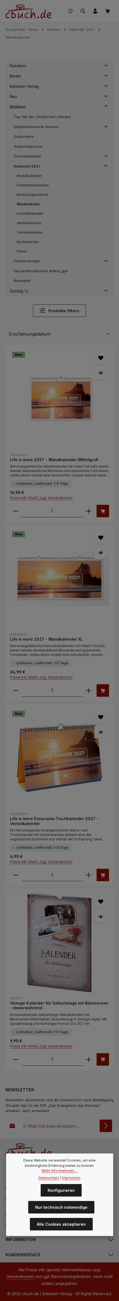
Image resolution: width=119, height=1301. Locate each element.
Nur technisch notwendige (61, 1207)
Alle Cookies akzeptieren (61, 1224)
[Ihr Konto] (95, 11)
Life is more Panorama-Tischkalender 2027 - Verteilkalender (54, 821)
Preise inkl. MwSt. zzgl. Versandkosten (41, 498)
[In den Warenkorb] (103, 511)
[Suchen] (83, 11)
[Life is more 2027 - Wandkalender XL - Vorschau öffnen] (100, 552)
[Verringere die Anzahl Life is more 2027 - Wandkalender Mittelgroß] (16, 511)
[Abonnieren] (106, 1126)
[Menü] (70, 11)
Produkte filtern (63, 310)
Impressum (71, 1178)
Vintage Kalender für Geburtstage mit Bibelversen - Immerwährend (59, 1005)
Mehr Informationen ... (59, 1170)
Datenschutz (48, 1178)
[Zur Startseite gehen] (29, 11)
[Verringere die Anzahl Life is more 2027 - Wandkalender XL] (16, 690)
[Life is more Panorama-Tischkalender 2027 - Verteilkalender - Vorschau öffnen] (100, 732)
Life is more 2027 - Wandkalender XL (46, 639)
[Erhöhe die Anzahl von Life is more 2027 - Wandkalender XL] (88, 690)
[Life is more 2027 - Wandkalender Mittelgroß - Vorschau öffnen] (100, 373)
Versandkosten (20, 1276)
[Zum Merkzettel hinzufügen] (100, 358)
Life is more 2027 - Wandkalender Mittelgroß (54, 459)
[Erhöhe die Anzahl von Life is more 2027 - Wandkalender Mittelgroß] (88, 511)
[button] (106, 66)
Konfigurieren (61, 1190)
